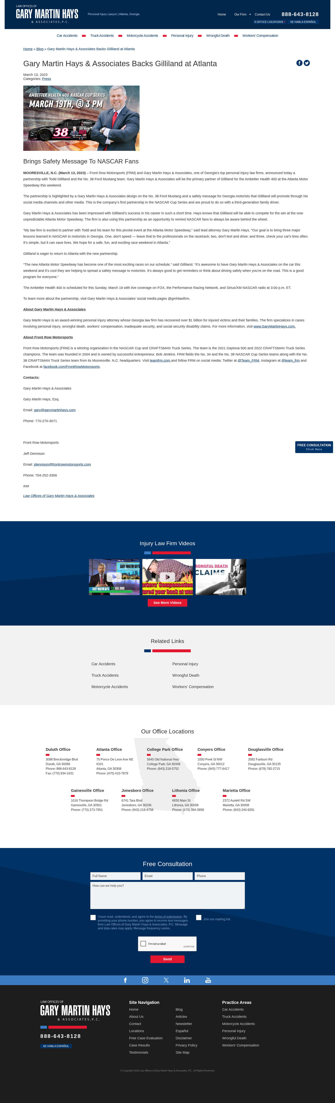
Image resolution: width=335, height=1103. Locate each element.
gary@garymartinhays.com (55, 410)
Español (182, 1031)
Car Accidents (67, 36)
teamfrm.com (160, 360)
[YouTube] (208, 980)
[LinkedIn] (187, 980)
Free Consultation (314, 447)
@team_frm (290, 360)
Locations (136, 1031)
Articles (181, 1017)
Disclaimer (184, 1038)
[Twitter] (166, 980)
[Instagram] (145, 980)
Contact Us (262, 14)
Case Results (139, 1045)
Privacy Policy (186, 1045)
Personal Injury (182, 36)
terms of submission (168, 916)
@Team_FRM (248, 360)
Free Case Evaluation (146, 1038)
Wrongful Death (218, 36)
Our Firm (240, 14)
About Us (136, 1017)
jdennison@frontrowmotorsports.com (62, 464)
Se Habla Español (303, 21)
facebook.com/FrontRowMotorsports (71, 367)
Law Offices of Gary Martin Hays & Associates (58, 496)
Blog (39, 49)
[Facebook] (125, 980)
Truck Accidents (102, 36)
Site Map (182, 1052)
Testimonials (138, 1052)
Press (46, 79)
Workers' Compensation (260, 36)
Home (222, 14)
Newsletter (184, 1024)
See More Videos (167, 603)
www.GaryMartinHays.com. (275, 326)
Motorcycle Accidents (142, 36)
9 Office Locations (268, 21)
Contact (135, 1024)
